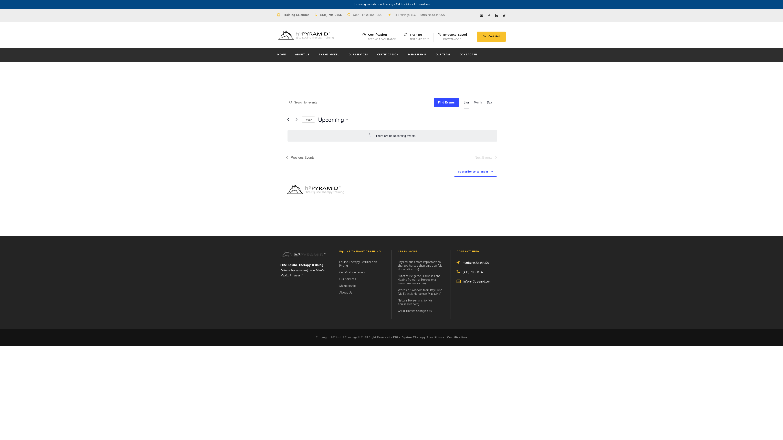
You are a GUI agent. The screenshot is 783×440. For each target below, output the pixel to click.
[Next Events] (296, 119)
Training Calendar (296, 15)
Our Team (443, 54)
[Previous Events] (288, 119)
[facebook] (489, 15)
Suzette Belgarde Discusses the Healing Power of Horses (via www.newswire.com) (419, 280)
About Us (302, 54)
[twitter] (504, 15)
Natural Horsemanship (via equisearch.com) (415, 302)
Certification (388, 54)
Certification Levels (352, 272)
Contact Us (468, 54)
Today (308, 119)
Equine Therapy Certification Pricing (358, 264)
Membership (417, 54)
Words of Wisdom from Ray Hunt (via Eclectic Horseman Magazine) (420, 292)
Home (281, 54)
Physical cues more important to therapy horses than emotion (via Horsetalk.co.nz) (420, 266)
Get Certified (491, 36)
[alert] (392, 136)
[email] (481, 15)
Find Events (446, 102)
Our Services (358, 54)
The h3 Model (329, 54)
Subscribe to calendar (473, 171)
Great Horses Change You (415, 311)
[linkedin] (496, 15)
